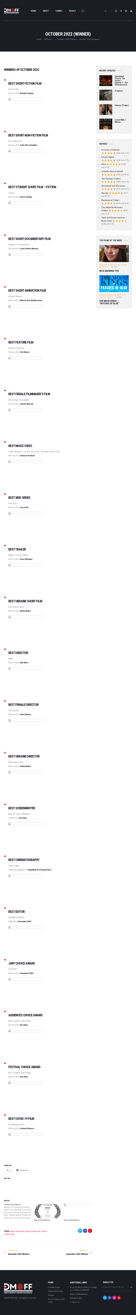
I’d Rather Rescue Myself (112, 171)
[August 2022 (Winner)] (47, 1211)
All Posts (48, 39)
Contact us (75, 1302)
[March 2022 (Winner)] (77, 1211)
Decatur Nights (107, 157)
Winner (51, 1295)
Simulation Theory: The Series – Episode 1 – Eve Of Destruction (121, 80)
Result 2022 (20, 1231)
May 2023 (113, 265)
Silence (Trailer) (122, 105)
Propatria (119, 91)
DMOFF (7, 1298)
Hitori (103, 164)
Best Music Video (105, 295)
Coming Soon (54, 1287)
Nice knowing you (109, 271)
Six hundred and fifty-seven (113, 186)
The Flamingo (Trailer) (110, 179)
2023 (114, 267)
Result (12, 1231)
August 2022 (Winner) (42, 1220)
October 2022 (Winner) (67, 39)
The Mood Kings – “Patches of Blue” (109, 302)
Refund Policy (76, 1298)
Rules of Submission (79, 1294)
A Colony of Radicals (110, 150)
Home (39, 39)
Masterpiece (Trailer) (110, 200)
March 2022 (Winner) (71, 1220)
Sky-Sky (104, 193)
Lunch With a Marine (120, 121)
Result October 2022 (33, 1231)
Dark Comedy (104, 265)
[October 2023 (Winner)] (19, 1211)
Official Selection (55, 1291)
